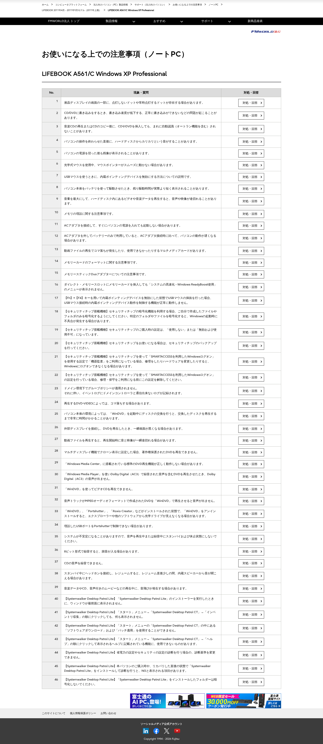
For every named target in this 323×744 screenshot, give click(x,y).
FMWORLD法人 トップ (63, 21)
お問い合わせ (108, 713)
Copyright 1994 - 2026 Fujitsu (161, 738)
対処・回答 (250, 103)
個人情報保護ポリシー (83, 713)
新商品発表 (255, 21)
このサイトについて (53, 713)
